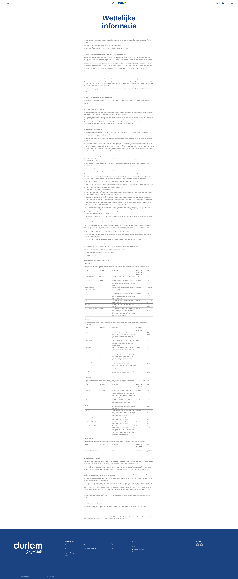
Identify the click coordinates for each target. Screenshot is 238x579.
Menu (8, 3)
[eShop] (223, 3)
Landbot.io (101, 287)
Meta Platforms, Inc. (104, 399)
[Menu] (3, 3)
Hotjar (100, 332)
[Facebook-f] (197, 544)
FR (232, 3)
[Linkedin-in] (201, 544)
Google (100, 293)
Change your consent (89, 256)
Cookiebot (111, 260)
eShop (218, 3)
